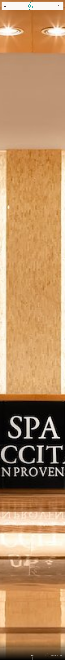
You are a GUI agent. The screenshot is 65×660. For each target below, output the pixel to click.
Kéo (32, 655)
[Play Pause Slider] (61, 655)
